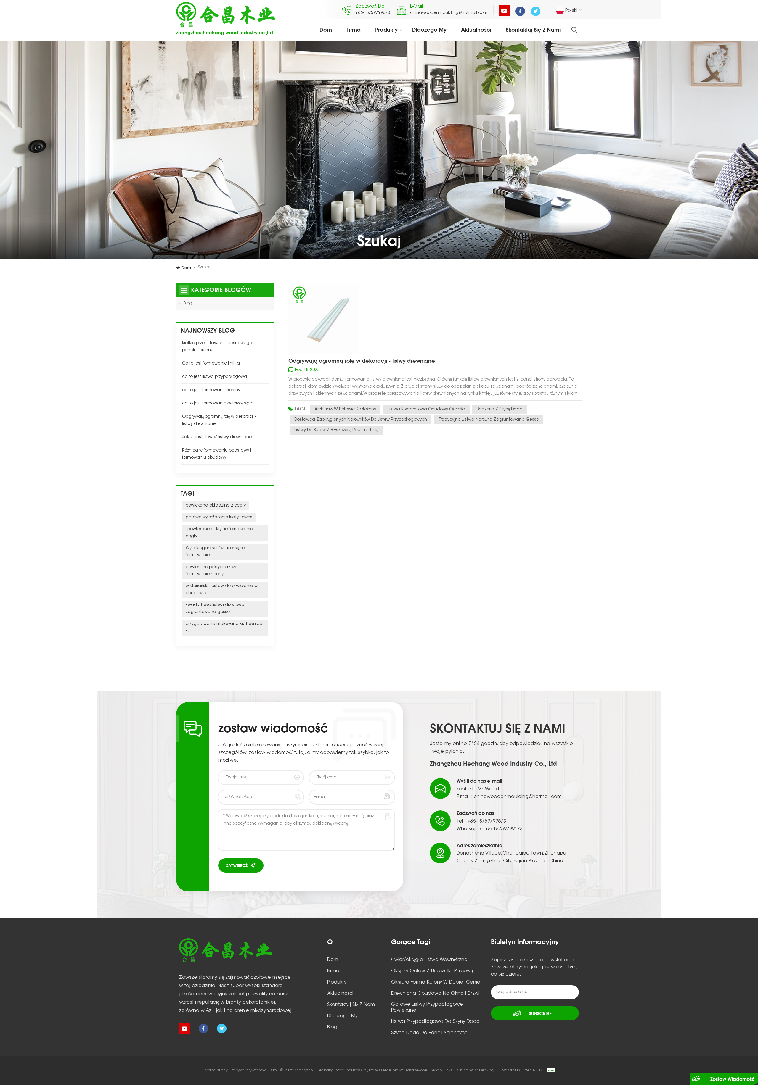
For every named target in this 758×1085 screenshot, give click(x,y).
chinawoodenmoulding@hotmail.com (448, 13)
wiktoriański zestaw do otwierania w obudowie (222, 589)
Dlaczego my (429, 29)
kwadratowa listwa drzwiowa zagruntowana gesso (215, 608)
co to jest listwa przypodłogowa (214, 377)
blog (332, 1027)
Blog (188, 304)
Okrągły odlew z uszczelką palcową (432, 971)
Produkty (386, 29)
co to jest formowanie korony (211, 390)
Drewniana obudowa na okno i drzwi (435, 993)
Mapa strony (216, 1070)
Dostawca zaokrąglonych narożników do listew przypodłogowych (360, 420)
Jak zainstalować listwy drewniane (217, 437)
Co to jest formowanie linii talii (212, 364)
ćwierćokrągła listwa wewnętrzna (429, 959)
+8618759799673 (504, 829)
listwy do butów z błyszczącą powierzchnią (336, 430)
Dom (325, 29)
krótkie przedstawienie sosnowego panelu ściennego (217, 346)
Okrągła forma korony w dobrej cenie (435, 982)
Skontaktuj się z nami (533, 29)
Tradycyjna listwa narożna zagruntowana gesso (489, 420)
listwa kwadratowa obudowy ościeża (426, 409)
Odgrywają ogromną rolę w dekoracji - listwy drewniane (361, 360)
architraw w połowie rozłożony (345, 409)
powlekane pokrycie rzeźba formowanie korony (213, 570)
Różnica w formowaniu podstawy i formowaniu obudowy (216, 454)
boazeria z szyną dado (499, 409)
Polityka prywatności (249, 1070)
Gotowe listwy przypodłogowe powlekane (427, 1007)
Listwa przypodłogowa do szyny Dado (435, 1021)
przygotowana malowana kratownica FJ (224, 627)
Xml (274, 1070)
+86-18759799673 (372, 13)
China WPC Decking (475, 1070)
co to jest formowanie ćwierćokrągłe (217, 404)
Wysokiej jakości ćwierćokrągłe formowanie (215, 551)
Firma (353, 29)
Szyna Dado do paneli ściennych (429, 1033)
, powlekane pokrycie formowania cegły (219, 533)
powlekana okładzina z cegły (216, 506)
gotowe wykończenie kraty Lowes (219, 517)
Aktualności (476, 29)
